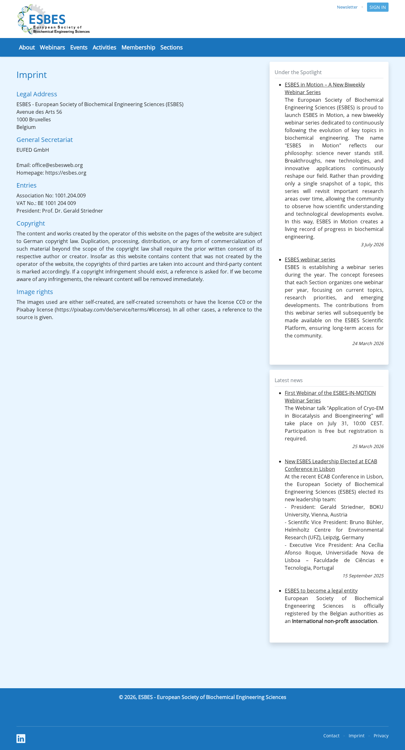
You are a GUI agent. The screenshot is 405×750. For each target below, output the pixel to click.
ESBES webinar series (310, 259)
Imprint (356, 736)
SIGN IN (378, 7)
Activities (104, 47)
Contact (331, 736)
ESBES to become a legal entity (321, 590)
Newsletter (347, 7)
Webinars (52, 47)
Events (79, 47)
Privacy (381, 736)
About (27, 47)
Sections (171, 47)
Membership (138, 47)
